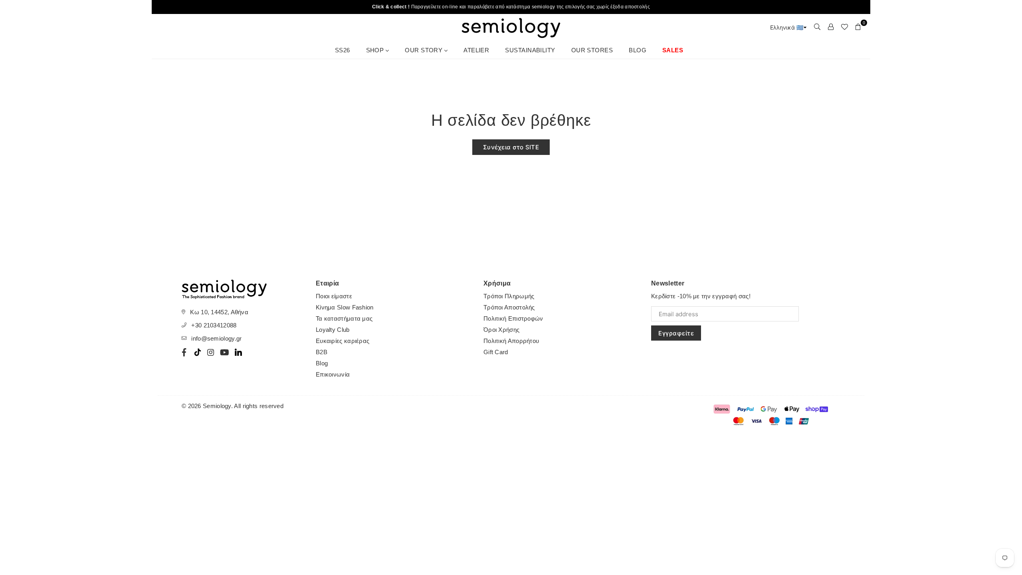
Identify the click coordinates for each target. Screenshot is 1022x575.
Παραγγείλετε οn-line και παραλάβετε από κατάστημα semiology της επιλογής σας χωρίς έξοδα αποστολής (511, 7)
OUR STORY (424, 50)
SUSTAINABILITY (530, 50)
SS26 (342, 50)
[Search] (817, 27)
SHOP (376, 50)
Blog (322, 363)
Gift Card (495, 352)
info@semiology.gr (216, 338)
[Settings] (830, 27)
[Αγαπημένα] (844, 27)
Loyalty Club (333, 329)
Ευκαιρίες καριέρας (342, 340)
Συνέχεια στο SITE (511, 147)
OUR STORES (592, 50)
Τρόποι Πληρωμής (509, 296)
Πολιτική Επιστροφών (513, 318)
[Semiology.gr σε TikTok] (197, 352)
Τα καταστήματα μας (344, 318)
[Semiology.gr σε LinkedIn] (238, 352)
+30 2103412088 (213, 325)
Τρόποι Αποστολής (509, 307)
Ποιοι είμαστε (334, 296)
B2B (321, 352)
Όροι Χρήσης (501, 329)
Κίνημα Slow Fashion (345, 307)
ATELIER (476, 50)
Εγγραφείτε (676, 333)
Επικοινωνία (333, 374)
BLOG (637, 50)
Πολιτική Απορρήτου (511, 340)
